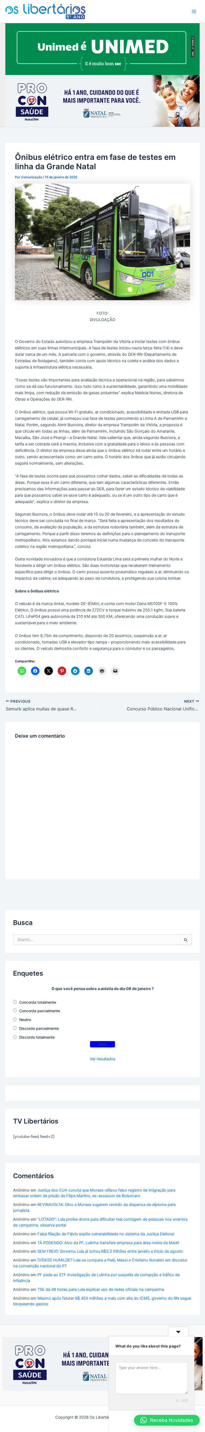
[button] (167, 1420)
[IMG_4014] (102, 100)
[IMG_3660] (102, 49)
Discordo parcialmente (39, 1028)
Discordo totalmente (37, 1037)
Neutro (25, 1019)
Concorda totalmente (37, 1002)
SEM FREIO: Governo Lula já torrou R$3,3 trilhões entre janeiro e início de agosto (110, 1251)
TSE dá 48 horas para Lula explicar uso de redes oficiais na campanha (100, 1289)
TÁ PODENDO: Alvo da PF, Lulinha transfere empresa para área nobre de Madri (108, 1242)
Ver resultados (103, 1059)
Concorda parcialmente (39, 1010)
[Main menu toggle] (194, 11)
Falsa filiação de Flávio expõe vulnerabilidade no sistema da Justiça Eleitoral (105, 1234)
